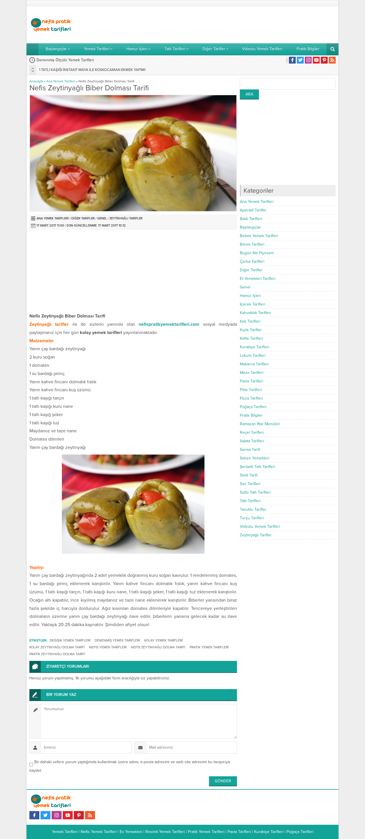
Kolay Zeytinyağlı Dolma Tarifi (57, 647)
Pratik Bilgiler (251, 415)
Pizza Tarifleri (251, 398)
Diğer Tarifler (83, 218)
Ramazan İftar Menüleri (260, 423)
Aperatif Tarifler (253, 210)
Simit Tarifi (248, 475)
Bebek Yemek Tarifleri (259, 235)
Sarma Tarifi (250, 449)
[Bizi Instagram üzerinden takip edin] (308, 60)
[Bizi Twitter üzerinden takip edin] (300, 60)
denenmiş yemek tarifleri (117, 640)
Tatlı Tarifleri (250, 500)
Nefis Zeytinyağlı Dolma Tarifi (158, 647)
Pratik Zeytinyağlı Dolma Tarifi (57, 654)
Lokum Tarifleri (252, 355)
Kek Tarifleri (250, 321)
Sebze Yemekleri (254, 458)
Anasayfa (36, 81)
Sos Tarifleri (250, 483)
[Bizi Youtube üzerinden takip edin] (316, 60)
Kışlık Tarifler (251, 329)
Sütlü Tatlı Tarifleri (255, 492)
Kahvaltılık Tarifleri (255, 312)
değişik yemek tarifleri (70, 640)
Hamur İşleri (250, 295)
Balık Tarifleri (251, 218)
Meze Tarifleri (251, 372)
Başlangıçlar (250, 227)
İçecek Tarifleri (252, 304)
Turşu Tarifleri (252, 518)
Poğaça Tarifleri (253, 406)
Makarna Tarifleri (254, 364)
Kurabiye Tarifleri (254, 347)
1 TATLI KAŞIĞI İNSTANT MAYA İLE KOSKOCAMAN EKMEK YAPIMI (92, 70)
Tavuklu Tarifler (253, 509)
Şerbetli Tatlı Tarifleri (257, 466)
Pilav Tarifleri (251, 389)
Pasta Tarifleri (251, 381)
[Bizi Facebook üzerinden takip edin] (292, 60)
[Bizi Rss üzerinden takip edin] (332, 60)
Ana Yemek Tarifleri (60, 81)
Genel (102, 218)
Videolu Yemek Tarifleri (260, 526)
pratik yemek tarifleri (209, 647)
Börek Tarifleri (252, 244)
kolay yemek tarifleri (163, 640)
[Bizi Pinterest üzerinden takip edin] (324, 60)
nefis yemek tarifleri (108, 647)
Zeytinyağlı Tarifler (126, 218)
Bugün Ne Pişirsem (257, 253)
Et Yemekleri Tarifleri (257, 278)
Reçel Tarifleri (252, 432)
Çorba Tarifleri (252, 261)
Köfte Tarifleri (251, 338)
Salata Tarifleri (252, 441)
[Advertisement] (232, 25)
